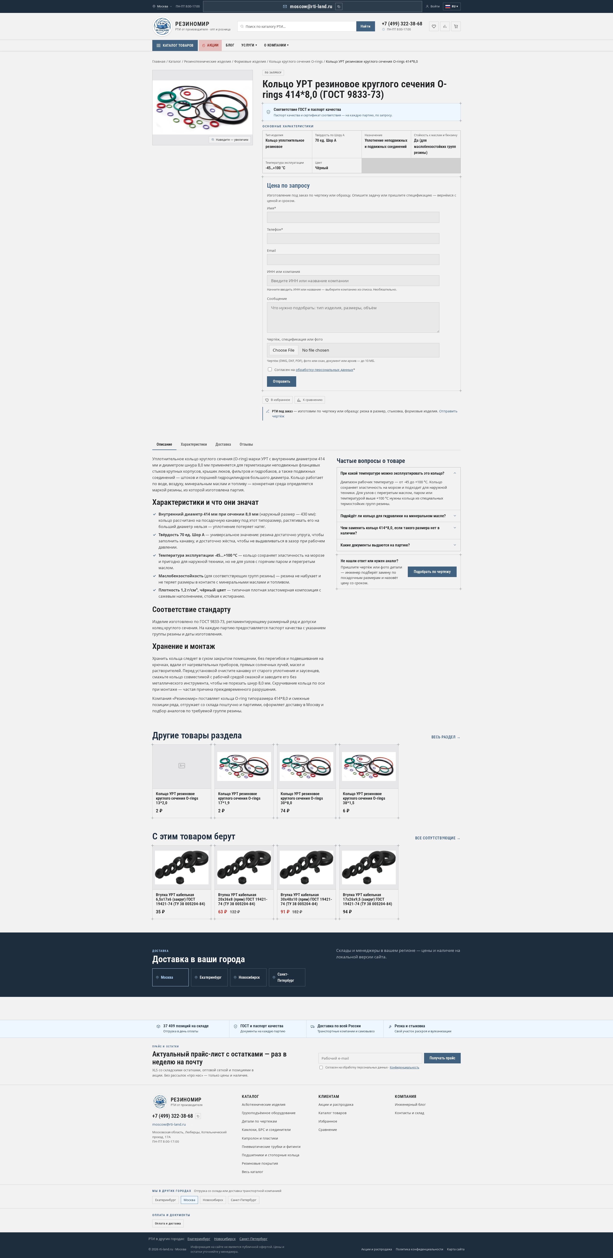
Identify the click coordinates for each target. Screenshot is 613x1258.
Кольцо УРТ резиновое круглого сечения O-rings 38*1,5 (364, 798)
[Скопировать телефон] (198, 1116)
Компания (405, 1096)
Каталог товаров (178, 45)
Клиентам (328, 1096)
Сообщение (277, 298)
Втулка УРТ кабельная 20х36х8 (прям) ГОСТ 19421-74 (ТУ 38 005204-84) (242, 899)
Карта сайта (456, 1249)
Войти (435, 6)
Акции (213, 45)
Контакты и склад (409, 1113)
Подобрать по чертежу (432, 571)
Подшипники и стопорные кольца (270, 1155)
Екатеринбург (165, 1200)
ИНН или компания (283, 271)
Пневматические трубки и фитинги (271, 1146)
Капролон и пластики (260, 1138)
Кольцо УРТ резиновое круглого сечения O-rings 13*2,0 (177, 798)
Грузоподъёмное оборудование (268, 1113)
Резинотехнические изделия (207, 61)
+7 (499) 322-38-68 (402, 23)
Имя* (271, 208)
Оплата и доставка (168, 1223)
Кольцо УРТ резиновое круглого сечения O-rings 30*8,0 (302, 798)
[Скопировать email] (338, 6)
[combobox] (297, 26)
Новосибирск (213, 1200)
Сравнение (327, 1129)
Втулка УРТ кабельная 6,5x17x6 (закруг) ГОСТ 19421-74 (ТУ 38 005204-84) (180, 899)
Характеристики (194, 444)
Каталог (175, 61)
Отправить (281, 381)
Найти (366, 26)
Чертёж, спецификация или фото (295, 339)
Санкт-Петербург (243, 1200)
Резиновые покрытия (260, 1163)
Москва (189, 1200)
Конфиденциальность (404, 1067)
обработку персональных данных (324, 369)
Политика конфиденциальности (419, 1249)
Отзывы (246, 444)
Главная (158, 61)
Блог (230, 45)
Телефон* (275, 229)
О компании (275, 45)
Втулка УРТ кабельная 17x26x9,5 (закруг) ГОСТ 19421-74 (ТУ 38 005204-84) (367, 899)
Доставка (223, 444)
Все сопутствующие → (438, 838)
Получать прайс (442, 1058)
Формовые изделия (250, 61)
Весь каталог (252, 1171)
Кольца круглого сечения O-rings (296, 61)
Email (271, 250)
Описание (164, 444)
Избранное (327, 1121)
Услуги (247, 45)
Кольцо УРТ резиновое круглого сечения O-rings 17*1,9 (239, 798)
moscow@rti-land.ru (311, 6)
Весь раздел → (446, 737)
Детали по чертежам (259, 1121)
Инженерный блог (410, 1104)
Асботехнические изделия (263, 1104)
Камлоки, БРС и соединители (266, 1129)
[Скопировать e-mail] (191, 1124)
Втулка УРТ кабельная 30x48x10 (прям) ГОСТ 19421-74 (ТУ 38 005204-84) (306, 899)
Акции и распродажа (335, 1104)
